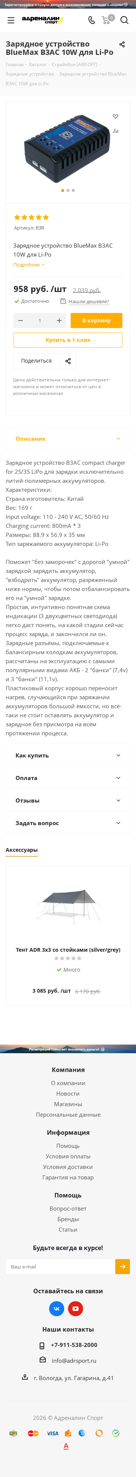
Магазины (68, 1104)
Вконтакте (56, 1308)
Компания (68, 1070)
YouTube (75, 1308)
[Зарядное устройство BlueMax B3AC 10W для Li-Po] (68, 149)
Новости (68, 1093)
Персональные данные (68, 1114)
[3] (32, 218)
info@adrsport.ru (74, 1360)
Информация (68, 1132)
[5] (46, 218)
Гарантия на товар (68, 1177)
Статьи (68, 1229)
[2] (24, 218)
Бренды (68, 1219)
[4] (39, 218)
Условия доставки (68, 1166)
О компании (68, 1083)
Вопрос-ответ (68, 1208)
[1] (17, 218)
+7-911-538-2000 (74, 1344)
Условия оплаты (68, 1156)
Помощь (68, 1145)
